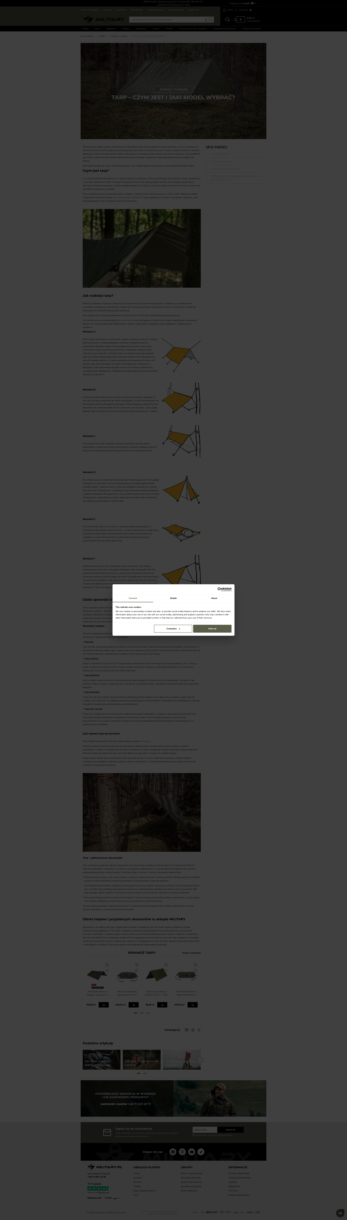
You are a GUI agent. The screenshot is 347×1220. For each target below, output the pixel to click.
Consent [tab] (133, 598)
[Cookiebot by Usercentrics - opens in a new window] (220, 589)
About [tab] (214, 598)
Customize (171, 628)
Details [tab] (173, 598)
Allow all (212, 628)
